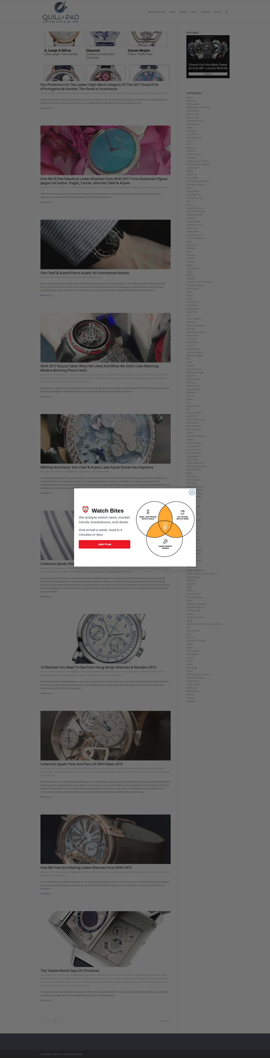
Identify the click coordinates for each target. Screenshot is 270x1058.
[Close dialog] (192, 492)
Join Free (104, 544)
